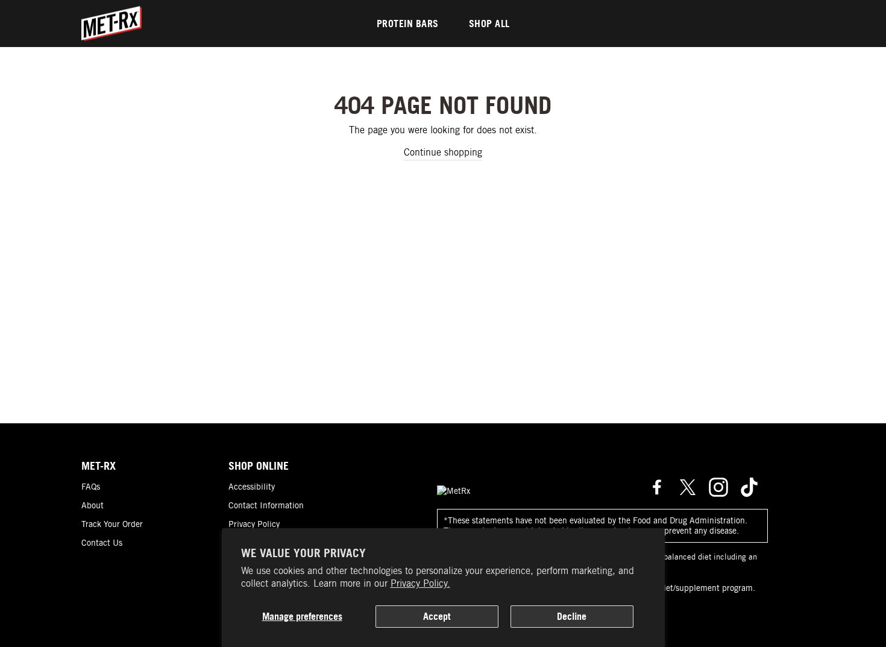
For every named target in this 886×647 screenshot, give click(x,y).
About (92, 505)
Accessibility (251, 486)
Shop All (489, 23)
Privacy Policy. (420, 583)
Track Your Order (112, 524)
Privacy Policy (254, 524)
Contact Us (101, 543)
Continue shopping (443, 152)
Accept (436, 616)
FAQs (90, 486)
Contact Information (266, 505)
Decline (571, 616)
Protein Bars (408, 23)
